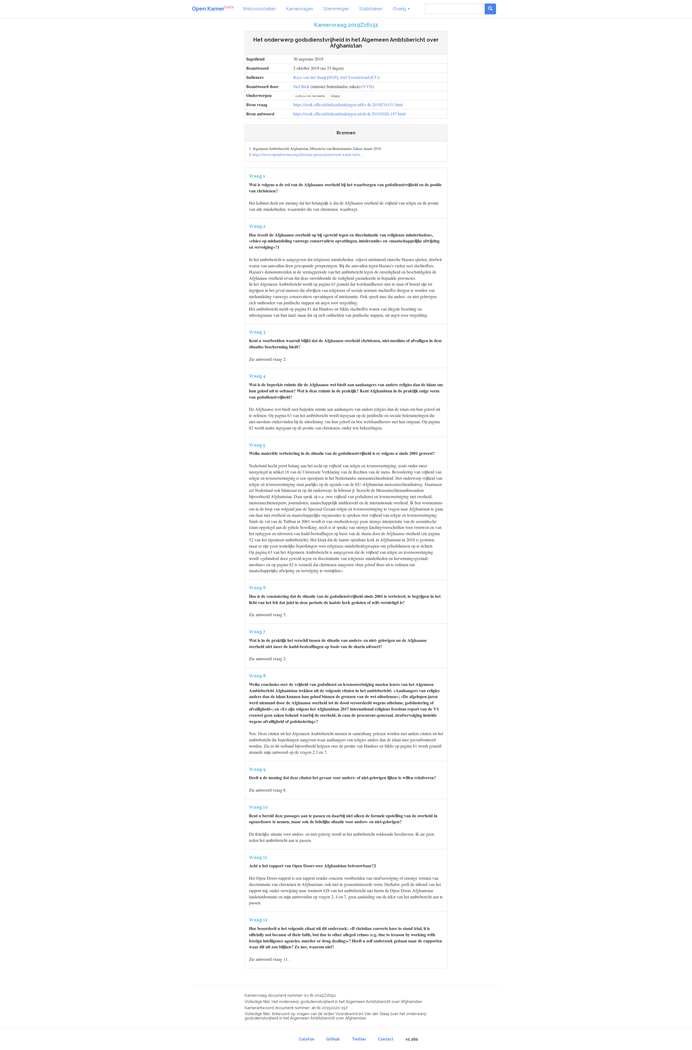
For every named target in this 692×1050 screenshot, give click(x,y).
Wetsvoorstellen (259, 8)
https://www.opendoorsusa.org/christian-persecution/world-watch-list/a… (308, 154)
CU (375, 77)
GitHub (333, 1039)
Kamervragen (299, 8)
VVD (367, 86)
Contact (385, 1039)
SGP (332, 77)
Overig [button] (400, 8)
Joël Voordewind (354, 77)
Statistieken (370, 8)
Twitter (359, 1039)
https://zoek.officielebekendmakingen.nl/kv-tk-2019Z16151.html (348, 104)
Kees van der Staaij (309, 77)
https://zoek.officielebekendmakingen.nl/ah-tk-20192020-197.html (349, 113)
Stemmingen (336, 8)
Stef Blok (301, 86)
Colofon (306, 1039)
